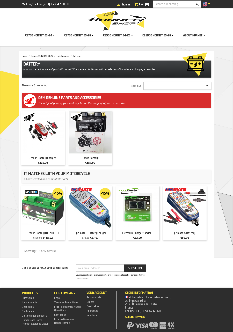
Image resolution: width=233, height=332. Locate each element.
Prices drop (28, 298)
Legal (57, 298)
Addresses (92, 311)
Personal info (94, 297)
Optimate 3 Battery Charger (90, 233)
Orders (90, 302)
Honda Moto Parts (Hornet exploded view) (35, 322)
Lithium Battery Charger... (42, 158)
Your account (97, 293)
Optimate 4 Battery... (184, 233)
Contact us (60, 315)
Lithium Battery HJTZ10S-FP (43, 233)
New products (29, 302)
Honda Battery (90, 158)
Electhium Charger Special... (137, 233)
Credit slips (93, 306)
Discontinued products (34, 316)
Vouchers (92, 315)
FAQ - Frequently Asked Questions (67, 308)
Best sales (28, 307)
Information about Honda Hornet (64, 321)
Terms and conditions (66, 302)
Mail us (26, 4)
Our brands (28, 311)
